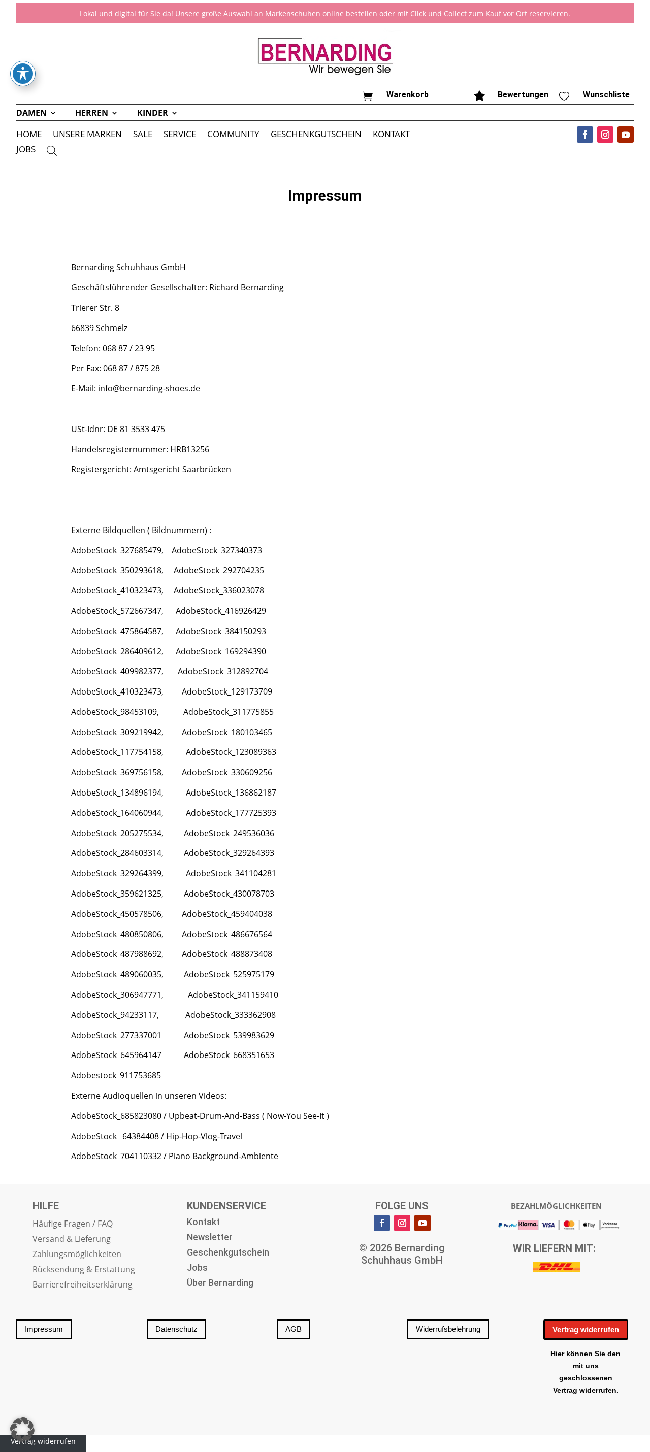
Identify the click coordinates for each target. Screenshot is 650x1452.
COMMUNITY (233, 135)
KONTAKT (391, 135)
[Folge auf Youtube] (626, 134)
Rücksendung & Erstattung (83, 1270)
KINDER (152, 113)
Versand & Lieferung (71, 1239)
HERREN (91, 113)
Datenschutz (176, 1329)
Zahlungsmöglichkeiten (76, 1255)
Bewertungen (523, 95)
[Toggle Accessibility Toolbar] (23, 73)
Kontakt (203, 1222)
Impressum (44, 1329)
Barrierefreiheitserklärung (82, 1285)
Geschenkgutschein (228, 1253)
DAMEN (31, 113)
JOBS (26, 150)
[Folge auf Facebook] (585, 134)
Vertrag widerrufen (585, 1329)
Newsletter (210, 1238)
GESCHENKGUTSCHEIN (316, 135)
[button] (22, 1429)
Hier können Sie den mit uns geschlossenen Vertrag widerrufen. (585, 1371)
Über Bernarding (220, 1283)
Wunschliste (606, 95)
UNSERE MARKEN (87, 135)
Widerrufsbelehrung (448, 1329)
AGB (293, 1329)
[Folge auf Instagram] (605, 134)
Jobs (197, 1268)
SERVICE (180, 135)
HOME (29, 135)
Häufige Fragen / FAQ (72, 1224)
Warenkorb (407, 95)
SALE (142, 135)
